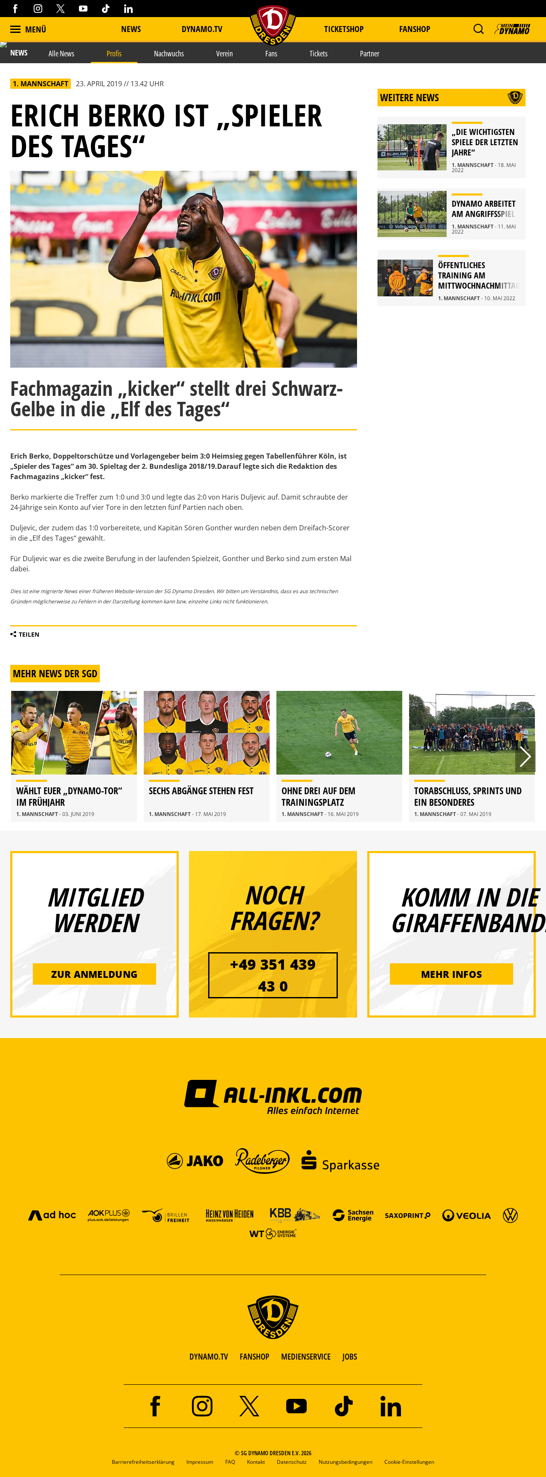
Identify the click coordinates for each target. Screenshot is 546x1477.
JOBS (350, 1356)
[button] (478, 29)
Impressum (199, 1461)
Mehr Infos (451, 974)
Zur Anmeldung (94, 974)
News (131, 29)
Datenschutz (292, 1461)
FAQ (230, 1461)
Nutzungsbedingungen (345, 1461)
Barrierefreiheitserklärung (143, 1461)
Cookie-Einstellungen (409, 1461)
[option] (74, 756)
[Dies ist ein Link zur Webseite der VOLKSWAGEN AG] (510, 1215)
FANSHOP (254, 1356)
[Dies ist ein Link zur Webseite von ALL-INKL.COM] (273, 1096)
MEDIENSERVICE (306, 1356)
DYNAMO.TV (202, 29)
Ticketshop (344, 29)
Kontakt (256, 1461)
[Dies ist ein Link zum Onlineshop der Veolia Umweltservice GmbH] (466, 1215)
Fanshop (414, 29)
